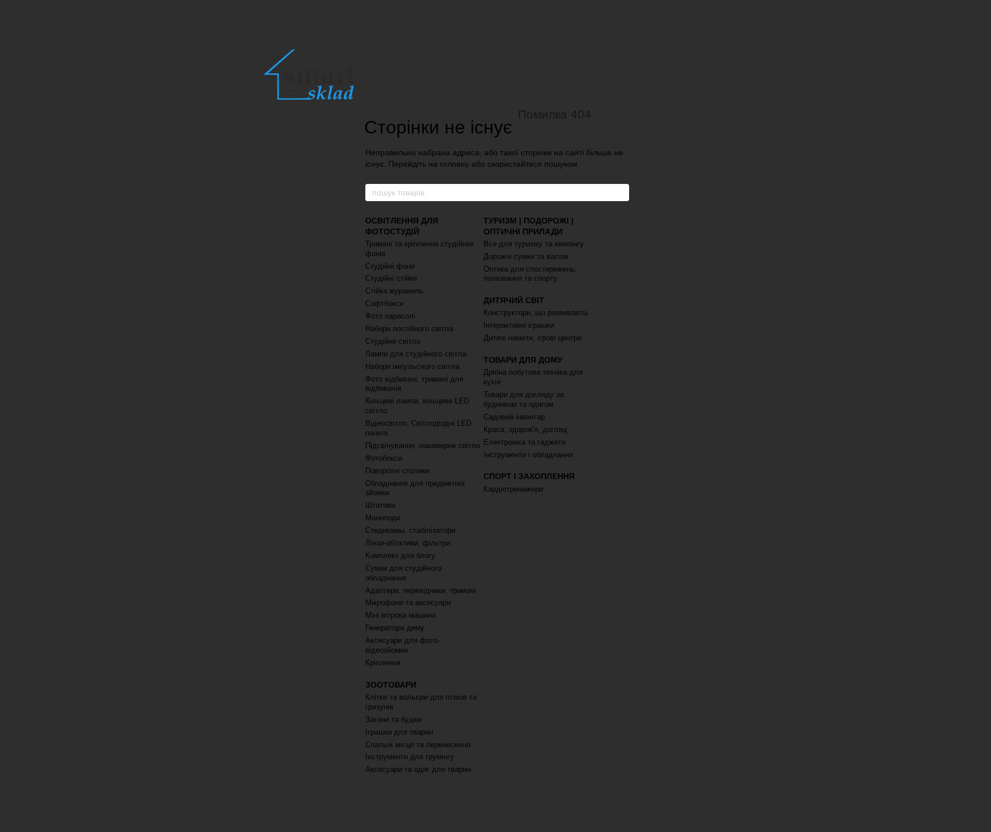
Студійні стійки (391, 278)
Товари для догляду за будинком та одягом (523, 399)
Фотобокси (383, 458)
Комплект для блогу (400, 555)
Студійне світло (392, 341)
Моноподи (382, 517)
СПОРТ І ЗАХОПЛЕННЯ (529, 476)
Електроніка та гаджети (524, 442)
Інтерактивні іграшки (518, 325)
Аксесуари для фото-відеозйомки (402, 645)
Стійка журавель (394, 291)
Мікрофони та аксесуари (408, 602)
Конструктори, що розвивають (535, 312)
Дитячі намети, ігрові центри (532, 337)
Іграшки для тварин (399, 732)
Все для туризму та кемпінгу (533, 244)
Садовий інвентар (514, 417)
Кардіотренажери (513, 489)
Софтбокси (384, 303)
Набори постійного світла (409, 328)
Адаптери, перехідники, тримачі (420, 590)
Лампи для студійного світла (415, 354)
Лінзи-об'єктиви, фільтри (407, 543)
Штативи (380, 505)
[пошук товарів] (620, 192)
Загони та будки (393, 719)
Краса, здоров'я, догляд (525, 429)
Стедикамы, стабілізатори (410, 530)
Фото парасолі (390, 316)
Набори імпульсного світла (412, 366)
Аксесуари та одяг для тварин (418, 769)
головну (454, 163)
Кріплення (382, 662)
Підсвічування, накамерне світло (422, 445)
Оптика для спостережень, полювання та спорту (530, 274)
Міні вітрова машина (400, 615)
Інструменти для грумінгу (409, 756)
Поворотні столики (397, 470)
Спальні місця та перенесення (417, 744)
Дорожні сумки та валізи (525, 256)
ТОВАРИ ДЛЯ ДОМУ (523, 359)
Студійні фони (390, 266)
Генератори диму (394, 627)
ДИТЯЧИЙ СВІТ (513, 300)
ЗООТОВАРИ (390, 684)
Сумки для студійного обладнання (403, 573)
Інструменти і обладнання (528, 454)
